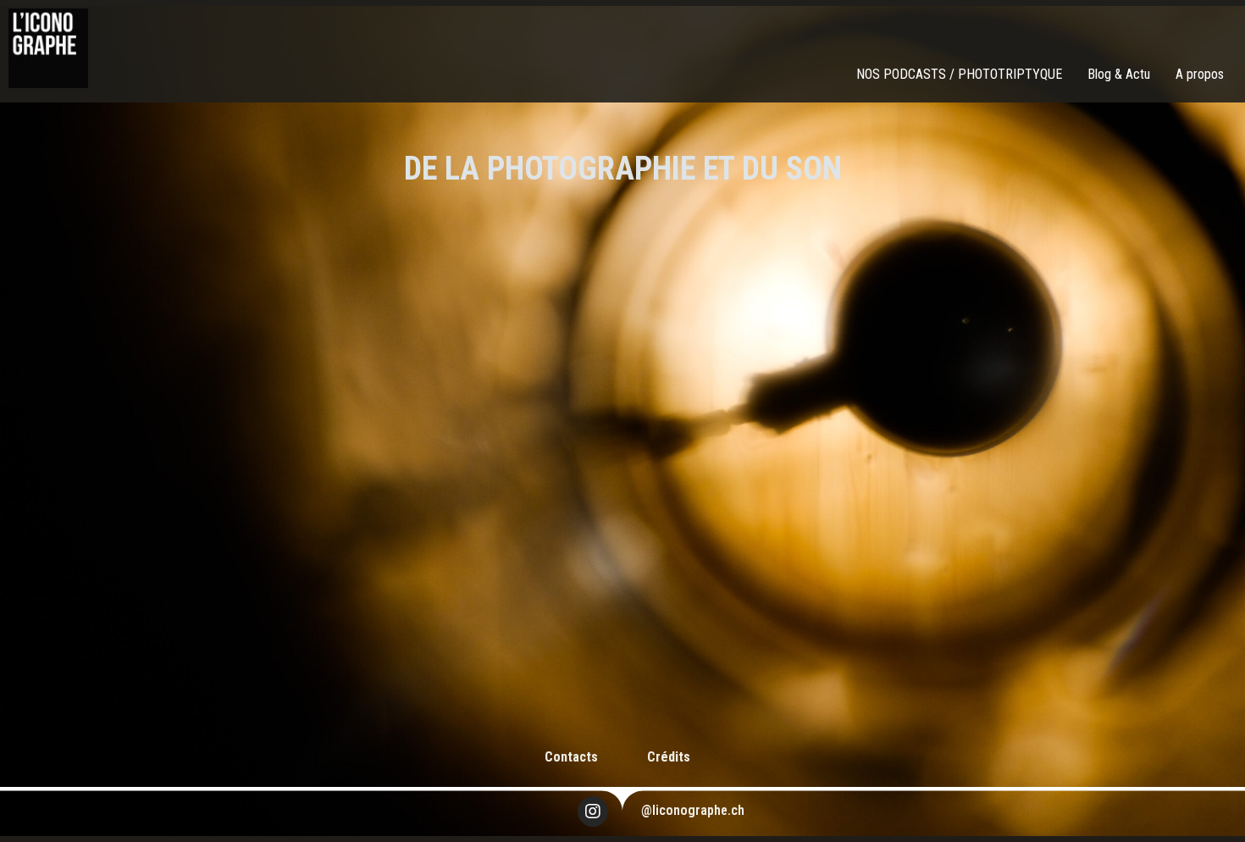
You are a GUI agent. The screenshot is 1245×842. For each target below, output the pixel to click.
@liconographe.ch (692, 810)
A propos (1200, 74)
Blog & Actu (1118, 74)
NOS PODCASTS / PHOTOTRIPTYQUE (959, 74)
